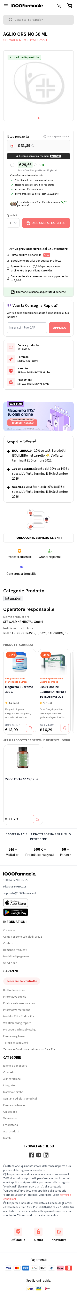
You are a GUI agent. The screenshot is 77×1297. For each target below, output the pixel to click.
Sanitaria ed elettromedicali (20, 1099)
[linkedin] (46, 1155)
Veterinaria (10, 1118)
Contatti (8, 943)
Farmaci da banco (14, 1105)
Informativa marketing (16, 1010)
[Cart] (70, 6)
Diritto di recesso (14, 990)
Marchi (7, 1138)
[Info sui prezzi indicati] (32, 145)
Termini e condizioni (15, 1043)
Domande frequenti (15, 950)
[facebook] (31, 1155)
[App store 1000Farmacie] (19, 903)
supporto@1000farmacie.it (19, 893)
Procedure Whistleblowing (19, 1030)
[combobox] (38, 20)
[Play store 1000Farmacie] (19, 912)
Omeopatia (10, 1112)
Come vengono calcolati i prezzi (23, 937)
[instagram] (38, 1155)
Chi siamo (9, 930)
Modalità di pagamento (17, 956)
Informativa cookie (14, 997)
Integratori (13, 598)
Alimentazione (12, 1079)
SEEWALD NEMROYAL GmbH (25, 40)
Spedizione (10, 963)
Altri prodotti (11, 1132)
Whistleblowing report (17, 1023)
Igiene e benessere (15, 1066)
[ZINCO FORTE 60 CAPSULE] (23, 758)
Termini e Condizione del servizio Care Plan (29, 1049)
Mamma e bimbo (13, 1092)
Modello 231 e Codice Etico (19, 1016)
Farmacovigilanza (14, 1036)
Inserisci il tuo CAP (22, 327)
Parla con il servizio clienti (38, 537)
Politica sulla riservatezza (19, 1003)
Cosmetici (9, 1072)
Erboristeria (10, 1125)
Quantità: (12, 215)
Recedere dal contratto (22, 981)
